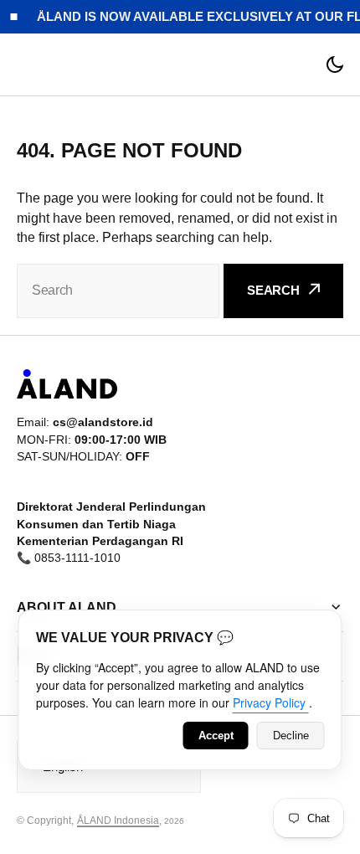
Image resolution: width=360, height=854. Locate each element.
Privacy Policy (271, 702)
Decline (291, 735)
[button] (335, 64)
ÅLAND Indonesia (118, 820)
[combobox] (118, 291)
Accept (216, 735)
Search (273, 290)
